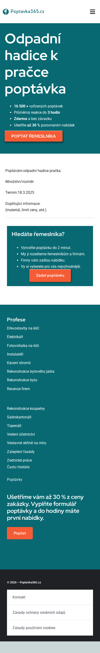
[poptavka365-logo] (24, 8)
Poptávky (14, 479)
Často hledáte (18, 467)
